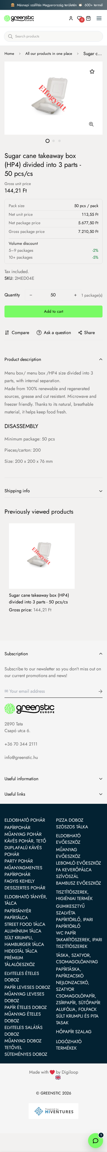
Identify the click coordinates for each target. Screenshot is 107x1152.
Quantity (12, 295)
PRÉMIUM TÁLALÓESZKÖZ (19, 961)
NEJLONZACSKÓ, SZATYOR (72, 986)
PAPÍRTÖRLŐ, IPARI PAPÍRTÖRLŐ (74, 923)
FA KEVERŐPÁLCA (74, 870)
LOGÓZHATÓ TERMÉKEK (69, 1044)
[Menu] (99, 18)
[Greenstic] (19, 18)
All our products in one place (48, 53)
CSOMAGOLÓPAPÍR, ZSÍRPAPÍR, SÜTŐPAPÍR (78, 999)
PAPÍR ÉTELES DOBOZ (25, 1007)
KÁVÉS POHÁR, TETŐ (25, 841)
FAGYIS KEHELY (19, 881)
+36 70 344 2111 (20, 744)
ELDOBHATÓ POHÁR (24, 820)
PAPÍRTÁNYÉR (17, 911)
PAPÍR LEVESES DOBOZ (27, 987)
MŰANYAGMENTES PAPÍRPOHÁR (23, 871)
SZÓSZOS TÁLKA (72, 827)
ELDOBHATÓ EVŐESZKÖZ (68, 839)
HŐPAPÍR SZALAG (74, 1031)
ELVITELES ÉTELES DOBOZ (21, 976)
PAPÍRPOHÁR (17, 827)
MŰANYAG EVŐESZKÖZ (68, 853)
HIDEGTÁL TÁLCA (20, 951)
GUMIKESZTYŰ (70, 906)
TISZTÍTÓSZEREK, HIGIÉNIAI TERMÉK (74, 895)
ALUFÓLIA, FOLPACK (76, 1009)
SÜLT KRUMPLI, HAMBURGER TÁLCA (24, 941)
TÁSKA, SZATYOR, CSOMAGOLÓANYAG (77, 958)
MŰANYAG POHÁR (23, 834)
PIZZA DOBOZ (69, 820)
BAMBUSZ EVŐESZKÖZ (78, 883)
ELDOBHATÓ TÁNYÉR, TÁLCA (25, 900)
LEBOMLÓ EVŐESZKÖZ (78, 863)
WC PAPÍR (66, 933)
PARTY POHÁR (18, 861)
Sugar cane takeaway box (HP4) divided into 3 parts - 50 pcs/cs (39, 598)
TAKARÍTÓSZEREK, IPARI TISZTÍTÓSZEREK (79, 943)
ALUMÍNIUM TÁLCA (22, 931)
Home (9, 53)
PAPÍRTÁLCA (16, 917)
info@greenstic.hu (21, 757)
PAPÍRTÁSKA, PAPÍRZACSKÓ (70, 972)
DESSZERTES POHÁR (24, 888)
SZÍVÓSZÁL (67, 876)
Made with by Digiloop (53, 1072)
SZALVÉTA (65, 913)
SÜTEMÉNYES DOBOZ (25, 1054)
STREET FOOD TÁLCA (24, 924)
